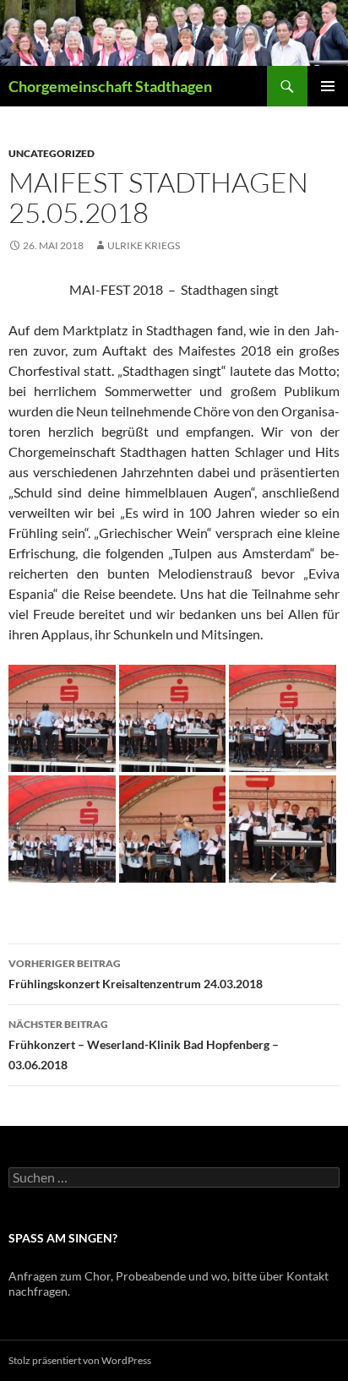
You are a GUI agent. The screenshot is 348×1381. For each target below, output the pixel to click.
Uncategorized (51, 153)
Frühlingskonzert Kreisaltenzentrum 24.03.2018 (135, 974)
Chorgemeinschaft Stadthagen (110, 86)
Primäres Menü (327, 86)
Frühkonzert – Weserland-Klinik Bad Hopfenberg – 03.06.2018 (143, 1045)
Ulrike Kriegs (143, 245)
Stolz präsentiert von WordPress (79, 1360)
